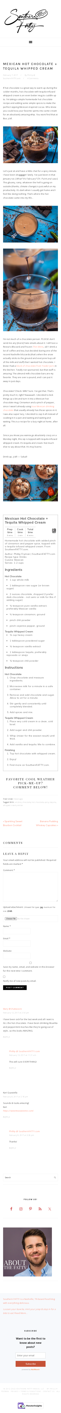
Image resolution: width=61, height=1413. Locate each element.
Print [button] (54, 532)
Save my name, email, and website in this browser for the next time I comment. (28, 968)
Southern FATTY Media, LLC (30, 1389)
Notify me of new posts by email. (19, 980)
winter (20, 805)
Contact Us (49, 1391)
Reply (6, 1037)
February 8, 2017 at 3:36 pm (21, 1135)
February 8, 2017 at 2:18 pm (15, 1096)
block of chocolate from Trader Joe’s (35, 365)
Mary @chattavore (12, 1008)
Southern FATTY (31, 21)
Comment (9, 870)
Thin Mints (38, 346)
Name (7, 926)
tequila (53, 802)
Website (7, 950)
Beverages (18, 799)
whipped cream (10, 805)
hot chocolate (38, 802)
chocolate (26, 802)
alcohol (18, 802)
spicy (47, 802)
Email (6, 938)
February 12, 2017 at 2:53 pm (16, 1012)
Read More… (20, 1313)
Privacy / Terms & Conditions (26, 1391)
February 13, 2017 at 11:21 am (22, 1055)
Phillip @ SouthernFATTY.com (24, 1051)
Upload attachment (29, 909)
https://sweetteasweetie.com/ (18, 1110)
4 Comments (32, 78)
